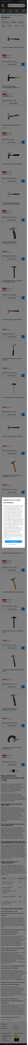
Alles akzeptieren (13, 541)
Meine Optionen (13, 544)
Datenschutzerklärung (17, 536)
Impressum (9, 538)
